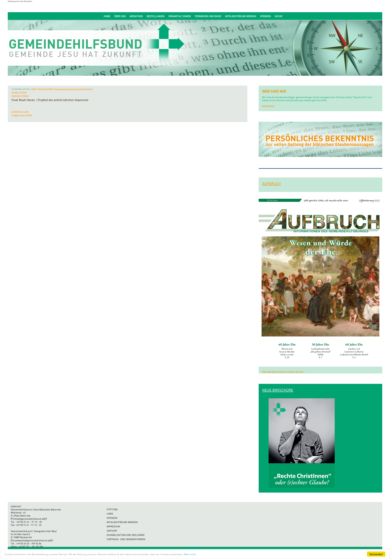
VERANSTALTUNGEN (179, 16)
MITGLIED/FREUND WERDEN (240, 16)
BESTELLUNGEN (155, 16)
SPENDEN (265, 16)
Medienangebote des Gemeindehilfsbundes (73, 89)
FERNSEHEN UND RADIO (208, 16)
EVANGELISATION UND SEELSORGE (126, 535)
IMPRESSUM (113, 526)
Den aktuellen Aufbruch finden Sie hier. (283, 371)
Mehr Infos (190, 554)
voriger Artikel (19, 92)
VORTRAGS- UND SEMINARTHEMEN (126, 539)
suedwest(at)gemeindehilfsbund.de (32, 540)
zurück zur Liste (20, 111)
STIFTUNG (112, 509)
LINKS (110, 513)
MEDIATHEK (136, 16)
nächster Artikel (20, 95)
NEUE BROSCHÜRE (277, 390)
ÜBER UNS (120, 16)
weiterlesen (268, 105)
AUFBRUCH (271, 183)
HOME (107, 16)
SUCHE (278, 16)
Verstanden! (376, 554)
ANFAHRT (112, 530)
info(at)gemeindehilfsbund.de (29, 518)
